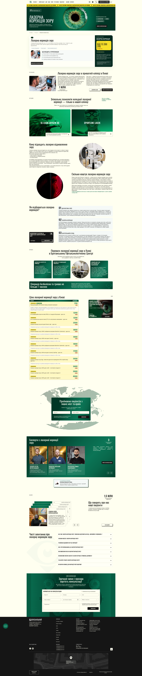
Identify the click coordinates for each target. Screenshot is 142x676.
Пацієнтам (62, 2)
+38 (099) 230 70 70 (60, 649)
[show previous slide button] (74, 525)
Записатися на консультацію (37, 63)
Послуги (35, 2)
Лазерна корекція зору (80, 620)
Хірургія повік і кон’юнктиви (94, 628)
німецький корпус (34, 672)
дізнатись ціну (95, 89)
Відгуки (67, 2)
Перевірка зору (79, 621)
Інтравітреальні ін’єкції (94, 623)
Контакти (72, 2)
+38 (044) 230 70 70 (60, 646)
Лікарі (52, 2)
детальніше (107, 316)
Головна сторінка (59, 621)
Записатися (83, 417)
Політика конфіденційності (82, 672)
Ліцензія (90, 672)
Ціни (46, 2)
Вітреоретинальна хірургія (94, 621)
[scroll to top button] (111, 649)
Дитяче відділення (80, 627)
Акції (49, 2)
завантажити (47, 240)
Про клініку (56, 2)
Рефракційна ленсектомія (94, 620)
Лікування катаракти (80, 623)
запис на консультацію (101, 26)
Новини (57, 639)
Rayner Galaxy (41, 2)
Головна (31, 32)
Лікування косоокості (93, 627)
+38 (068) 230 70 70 (60, 647)
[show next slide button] (78, 525)
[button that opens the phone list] (96, 2)
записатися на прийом (104, 2)
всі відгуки (107, 525)
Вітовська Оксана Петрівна (66, 482)
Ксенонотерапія (92, 631)
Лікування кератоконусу (81, 628)
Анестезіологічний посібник (94, 629)
